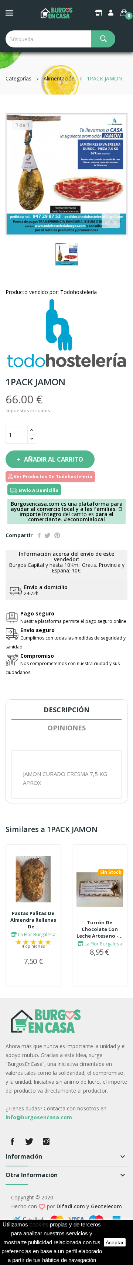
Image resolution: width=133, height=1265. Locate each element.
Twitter (29, 1141)
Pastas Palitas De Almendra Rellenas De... (33, 920)
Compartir (39, 535)
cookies (39, 1225)
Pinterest (57, 535)
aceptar (115, 1242)
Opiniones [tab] (67, 727)
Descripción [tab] (66, 709)
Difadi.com (71, 1206)
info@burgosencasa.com (39, 1117)
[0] (123, 12)
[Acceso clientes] (111, 13)
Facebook (12, 1141)
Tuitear (47, 535)
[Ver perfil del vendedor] (66, 332)
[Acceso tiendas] (99, 13)
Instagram (46, 1141)
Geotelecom (106, 1206)
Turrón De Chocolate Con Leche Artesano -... (99, 929)
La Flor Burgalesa (36, 934)
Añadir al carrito (53, 459)
